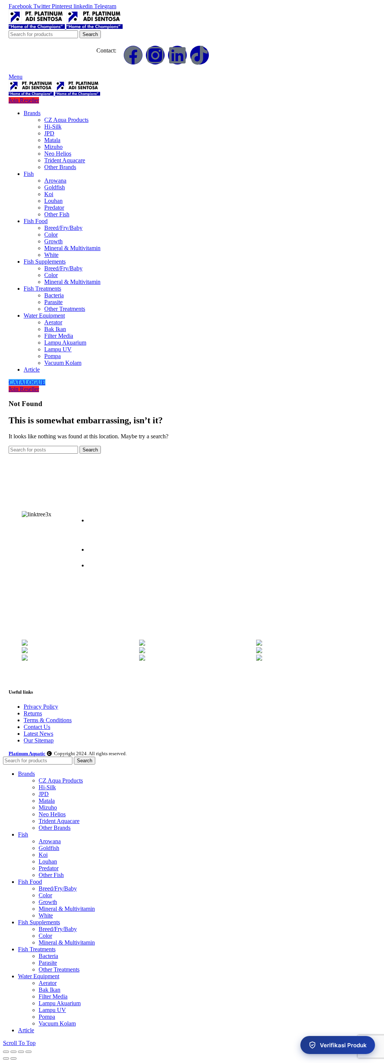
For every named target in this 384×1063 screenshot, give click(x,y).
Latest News (38, 733)
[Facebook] (133, 55)
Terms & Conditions (48, 720)
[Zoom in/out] (29, 1052)
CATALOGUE (27, 382)
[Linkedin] (177, 55)
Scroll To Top (19, 1043)
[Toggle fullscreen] (21, 1052)
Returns (33, 713)
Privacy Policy (41, 706)
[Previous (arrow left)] (6, 1058)
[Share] (13, 1052)
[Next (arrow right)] (13, 1058)
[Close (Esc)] (6, 1052)
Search (90, 34)
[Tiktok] (199, 55)
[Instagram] (155, 55)
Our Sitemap (39, 740)
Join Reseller (24, 100)
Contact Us (37, 727)
